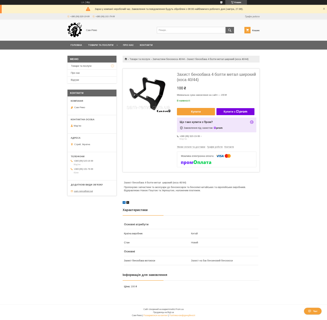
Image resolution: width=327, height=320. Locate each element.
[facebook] (124, 203)
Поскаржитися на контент (155, 315)
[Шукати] (229, 30)
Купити (196, 111)
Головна (76, 45)
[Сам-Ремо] (74, 36)
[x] (127, 203)
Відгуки (75, 80)
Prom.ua (180, 309)
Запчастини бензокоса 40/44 (169, 59)
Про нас (128, 45)
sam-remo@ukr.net (83, 191)
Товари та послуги (100, 45)
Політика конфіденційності (182, 315)
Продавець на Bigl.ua (163, 312)
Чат (315, 311)
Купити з (229, 111)
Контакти (146, 45)
